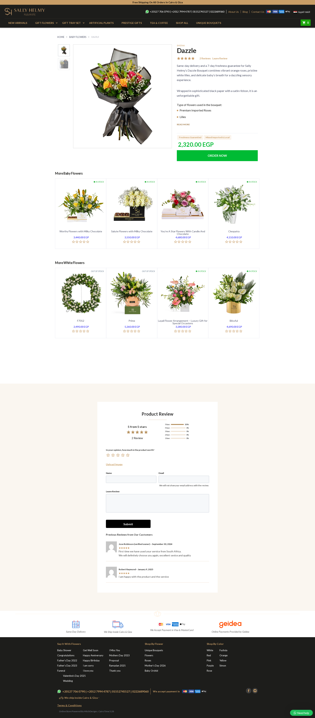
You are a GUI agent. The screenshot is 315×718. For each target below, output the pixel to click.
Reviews (205, 58)
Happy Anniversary (93, 655)
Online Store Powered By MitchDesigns (78, 711)
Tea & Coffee (159, 22)
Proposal (114, 660)
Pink (209, 660)
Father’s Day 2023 (67, 665)
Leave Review (219, 58)
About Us (233, 11)
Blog (245, 11)
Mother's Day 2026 (155, 665)
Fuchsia (223, 650)
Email (161, 473)
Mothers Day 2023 (119, 655)
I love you (88, 670)
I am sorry (88, 665)
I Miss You (114, 650)
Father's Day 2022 (67, 660)
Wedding (68, 680)
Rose (209, 670)
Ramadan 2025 (117, 665)
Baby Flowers (77, 36)
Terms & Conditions (69, 705)
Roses (148, 660)
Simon (222, 665)
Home (60, 36)
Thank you (114, 670)
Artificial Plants (101, 22)
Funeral (61, 670)
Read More (183, 124)
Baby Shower (64, 650)
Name (109, 473)
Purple (210, 665)
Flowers (149, 655)
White (210, 650)
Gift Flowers (44, 22)
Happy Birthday (91, 660)
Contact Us (257, 11)
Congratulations (65, 655)
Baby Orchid (151, 670)
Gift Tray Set (71, 22)
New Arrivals (17, 22)
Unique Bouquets (208, 22)
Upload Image (114, 464)
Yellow (222, 660)
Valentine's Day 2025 (74, 675)
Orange (223, 655)
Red (209, 655)
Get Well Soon (90, 650)
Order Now (217, 155)
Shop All (182, 22)
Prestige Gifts (132, 22)
